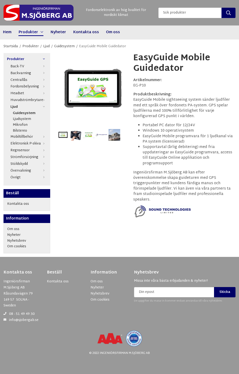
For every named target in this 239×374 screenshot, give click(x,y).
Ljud (14, 107)
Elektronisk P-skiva (26, 143)
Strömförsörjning (24, 157)
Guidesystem (24, 113)
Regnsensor (20, 150)
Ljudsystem (22, 119)
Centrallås (19, 80)
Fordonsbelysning (25, 86)
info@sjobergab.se (24, 320)
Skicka (224, 292)
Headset (17, 93)
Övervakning (21, 171)
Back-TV (17, 66)
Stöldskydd (19, 164)
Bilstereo (20, 131)
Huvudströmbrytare (27, 100)
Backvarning (21, 73)
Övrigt (16, 177)
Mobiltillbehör (22, 137)
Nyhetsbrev (146, 272)
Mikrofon (20, 125)
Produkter (15, 59)
